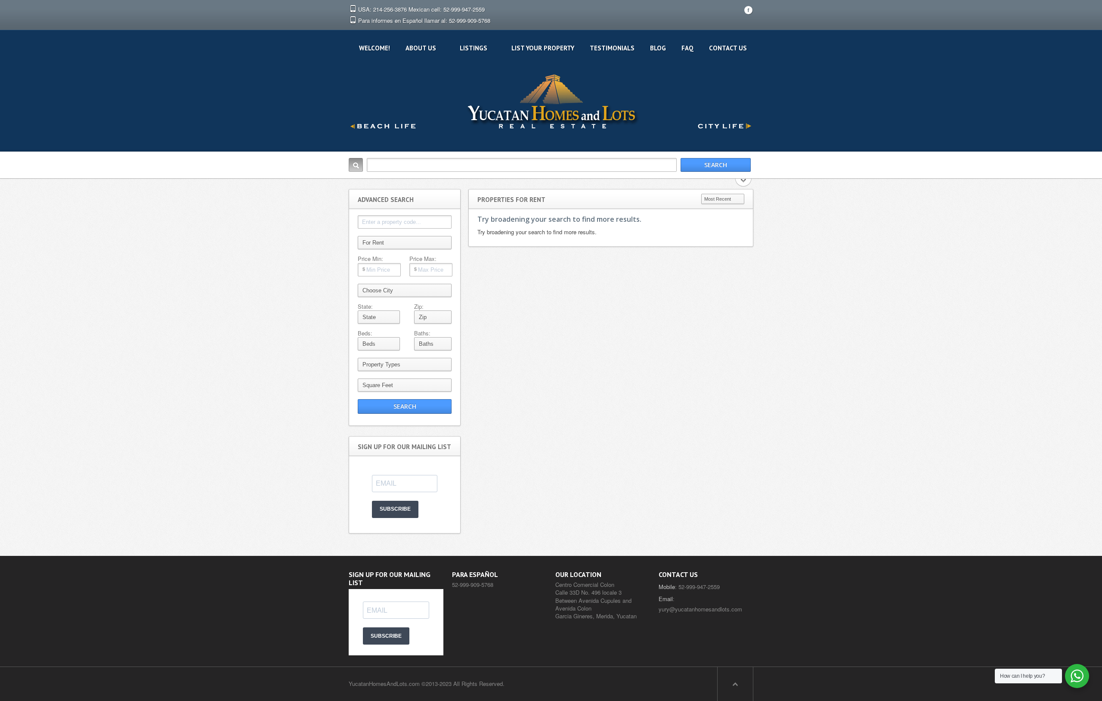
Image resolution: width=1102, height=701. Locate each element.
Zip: (419, 306)
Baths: (422, 333)
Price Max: (422, 259)
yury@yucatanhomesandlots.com (700, 609)
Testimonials (612, 48)
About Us (421, 48)
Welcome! (374, 48)
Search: (356, 165)
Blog (658, 48)
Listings (473, 48)
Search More (743, 183)
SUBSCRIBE (395, 509)
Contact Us (728, 48)
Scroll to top (735, 684)
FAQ (687, 48)
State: (365, 306)
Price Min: (370, 259)
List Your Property (542, 48)
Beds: (365, 333)
